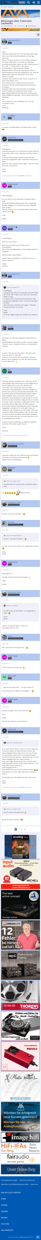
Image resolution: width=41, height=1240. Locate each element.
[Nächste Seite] (24, 829)
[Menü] (38, 2)
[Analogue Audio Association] (13, 2)
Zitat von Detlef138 (12, 287)
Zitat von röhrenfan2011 (14, 743)
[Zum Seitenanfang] (38, 1237)
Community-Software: (20, 1237)
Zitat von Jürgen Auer (13, 481)
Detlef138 (21, 176)
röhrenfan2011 (8, 26)
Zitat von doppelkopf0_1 (14, 535)
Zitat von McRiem (12, 606)
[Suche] (28, 2)
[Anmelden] (33, 2)
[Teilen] (38, 34)
